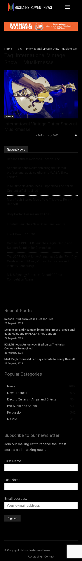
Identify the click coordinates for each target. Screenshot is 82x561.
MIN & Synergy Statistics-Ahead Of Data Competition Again (34, 277)
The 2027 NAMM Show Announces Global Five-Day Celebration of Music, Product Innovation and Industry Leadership (42, 261)
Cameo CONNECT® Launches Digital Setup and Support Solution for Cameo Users (39, 245)
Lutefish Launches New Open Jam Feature (36, 224)
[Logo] (30, 7)
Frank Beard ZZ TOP (21, 234)
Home (8, 49)
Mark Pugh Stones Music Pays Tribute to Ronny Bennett (39, 202)
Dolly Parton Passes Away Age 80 (30, 214)
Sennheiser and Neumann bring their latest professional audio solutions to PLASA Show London (37, 172)
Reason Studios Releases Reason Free (33, 159)
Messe (9, 116)
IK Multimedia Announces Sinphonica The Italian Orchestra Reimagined (40, 188)
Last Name (12, 480)
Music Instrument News (19, 135)
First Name (12, 461)
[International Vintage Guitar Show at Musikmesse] (41, 94)
